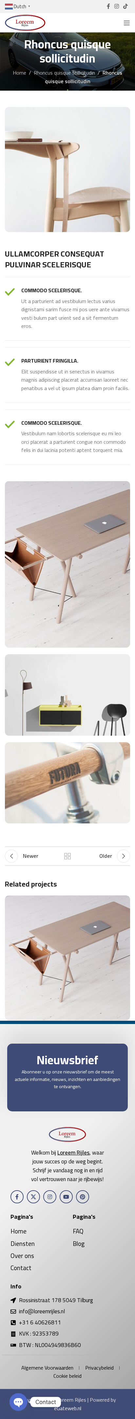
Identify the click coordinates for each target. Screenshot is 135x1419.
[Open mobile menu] (126, 22)
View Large (124, 901)
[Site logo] (25, 22)
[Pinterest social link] (82, 1196)
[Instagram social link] (116, 6)
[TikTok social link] (125, 6)
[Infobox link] (67, 309)
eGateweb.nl (67, 1408)
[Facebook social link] (108, 6)
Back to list (67, 856)
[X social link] (33, 1196)
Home (19, 73)
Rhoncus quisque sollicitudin (64, 73)
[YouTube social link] (66, 1196)
